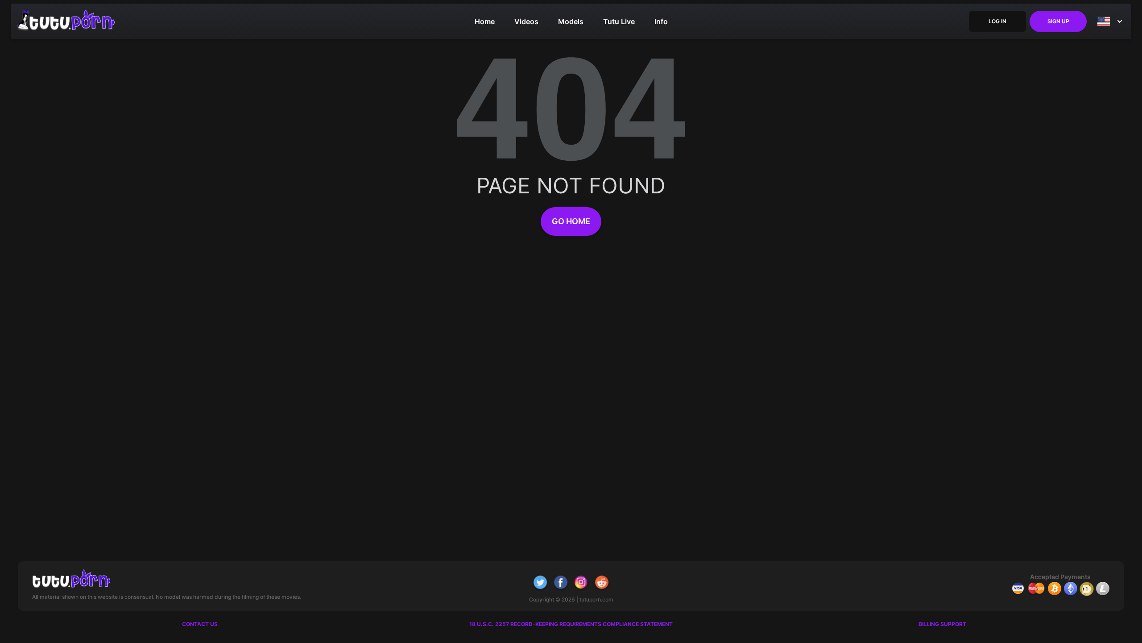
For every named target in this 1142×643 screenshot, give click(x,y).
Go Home (571, 221)
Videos (526, 21)
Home (485, 21)
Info (661, 21)
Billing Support (942, 624)
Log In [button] (997, 21)
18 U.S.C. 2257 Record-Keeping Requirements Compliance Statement (571, 624)
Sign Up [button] (1058, 21)
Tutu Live (619, 21)
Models (570, 21)
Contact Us (200, 624)
